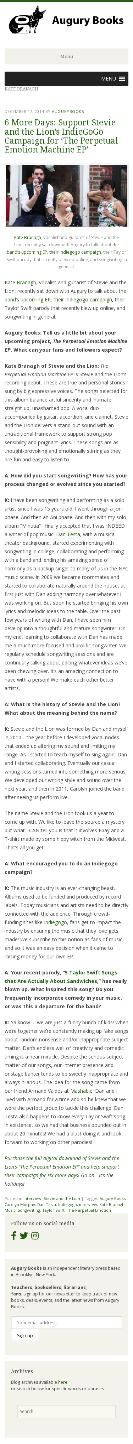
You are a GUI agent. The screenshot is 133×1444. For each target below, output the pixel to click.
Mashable (81, 1090)
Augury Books (113, 1198)
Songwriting (29, 1210)
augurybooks (68, 111)
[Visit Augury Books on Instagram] (35, 1237)
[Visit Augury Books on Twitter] (24, 1237)
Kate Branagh (27, 237)
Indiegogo (55, 922)
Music (10, 1210)
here (62, 1382)
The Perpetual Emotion (89, 1210)
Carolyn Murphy (20, 1204)
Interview (32, 1198)
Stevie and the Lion (62, 1198)
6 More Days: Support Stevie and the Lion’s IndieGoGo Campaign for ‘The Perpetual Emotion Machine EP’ (61, 136)
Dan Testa (68, 534)
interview (88, 1204)
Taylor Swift (53, 1210)
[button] (108, 79)
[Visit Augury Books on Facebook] (13, 1237)
